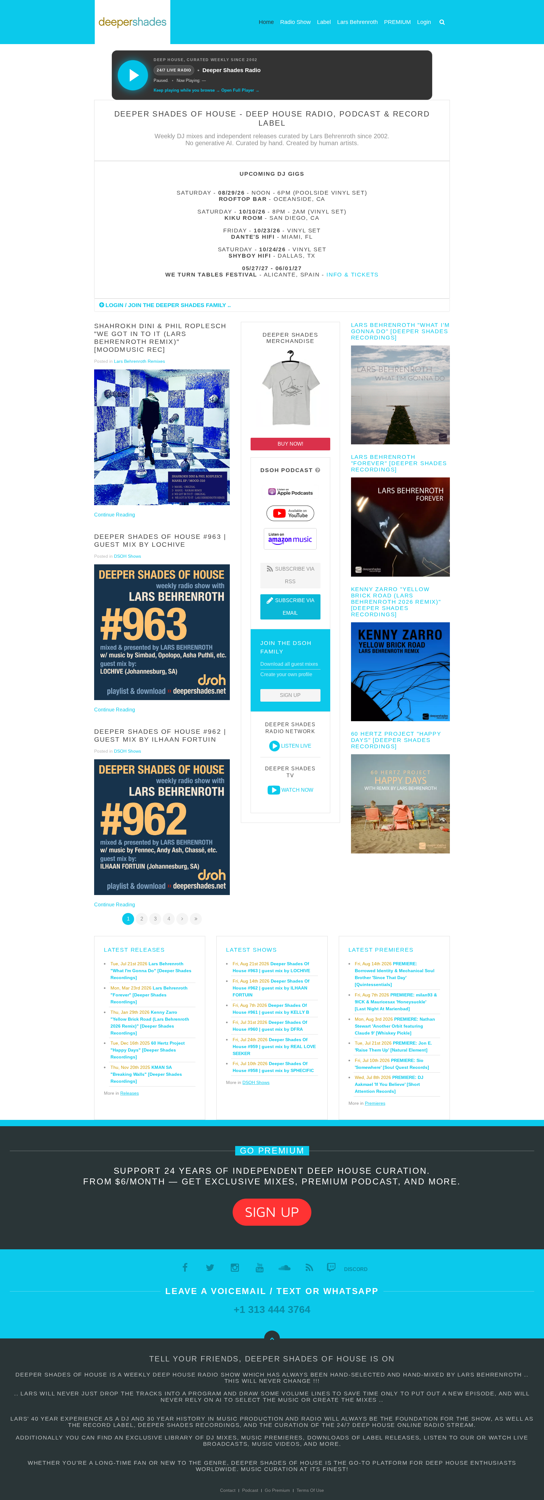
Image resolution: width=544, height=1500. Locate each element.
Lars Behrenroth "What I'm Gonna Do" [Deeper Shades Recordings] (400, 331)
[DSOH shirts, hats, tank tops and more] (290, 389)
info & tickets (352, 274)
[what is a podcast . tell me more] (317, 470)
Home (266, 22)
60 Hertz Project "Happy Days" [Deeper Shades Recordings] (396, 740)
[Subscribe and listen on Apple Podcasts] (290, 491)
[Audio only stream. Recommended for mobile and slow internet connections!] (274, 746)
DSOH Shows (127, 556)
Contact (227, 1490)
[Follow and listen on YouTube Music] (290, 513)
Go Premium (277, 1490)
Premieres (375, 1103)
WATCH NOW (297, 790)
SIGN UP (290, 695)
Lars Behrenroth (357, 22)
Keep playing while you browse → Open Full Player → (206, 90)
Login (424, 22)
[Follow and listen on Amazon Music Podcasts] (290, 538)
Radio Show (295, 22)
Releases (129, 1093)
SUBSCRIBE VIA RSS (294, 575)
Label (324, 22)
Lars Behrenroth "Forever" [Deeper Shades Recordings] (399, 463)
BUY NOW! (290, 444)
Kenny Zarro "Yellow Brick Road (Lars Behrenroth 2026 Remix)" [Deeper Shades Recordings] (396, 602)
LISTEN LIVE (296, 746)
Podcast (250, 1490)
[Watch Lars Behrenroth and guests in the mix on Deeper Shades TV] (274, 790)
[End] (196, 919)
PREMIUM (397, 22)
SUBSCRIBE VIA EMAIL (294, 607)
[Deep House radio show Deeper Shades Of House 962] (162, 827)
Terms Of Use (310, 1490)
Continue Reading (114, 514)
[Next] (182, 919)
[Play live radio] (133, 75)
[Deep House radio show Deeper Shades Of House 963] (162, 632)
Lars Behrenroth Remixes (139, 361)
